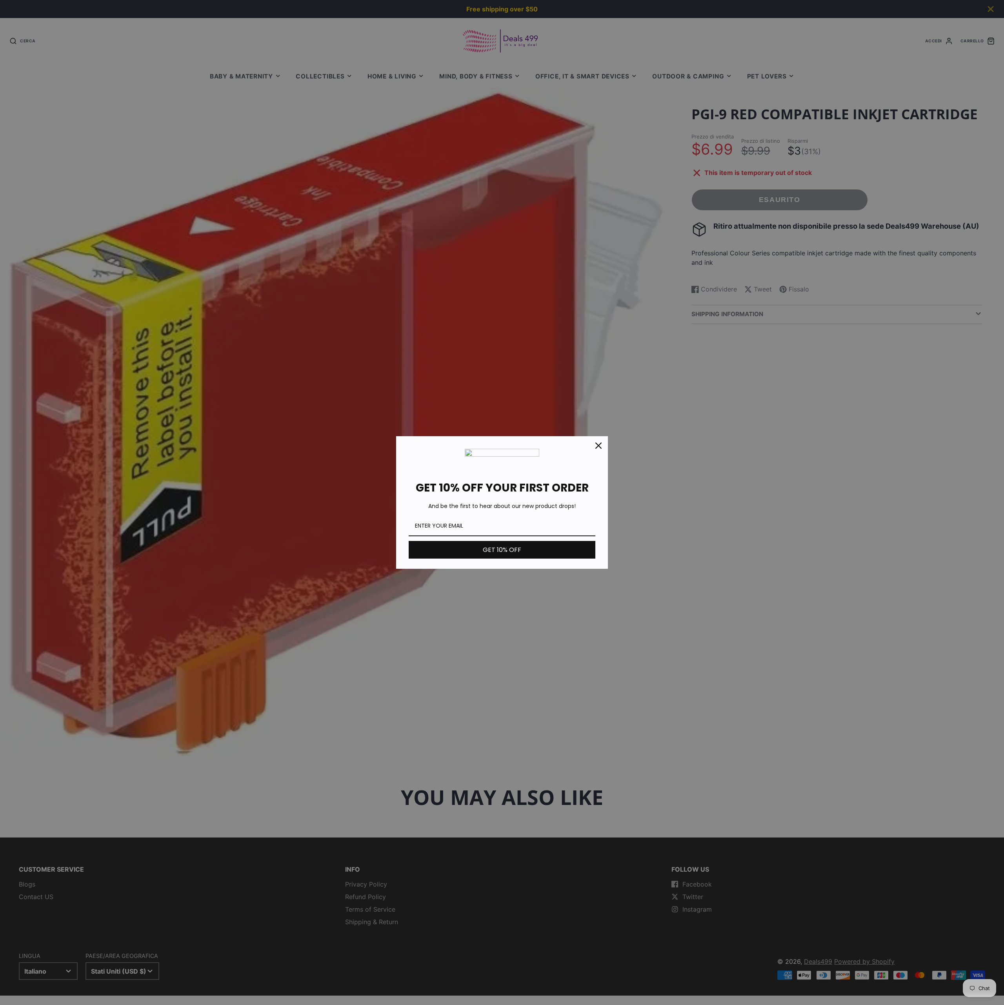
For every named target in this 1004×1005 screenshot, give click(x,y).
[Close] (598, 445)
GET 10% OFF (502, 549)
